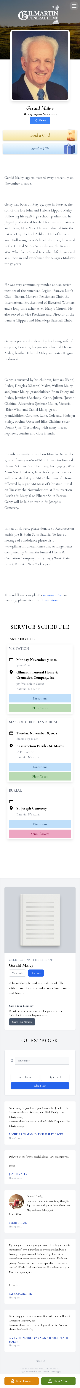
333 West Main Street (30, 683)
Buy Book (36, 973)
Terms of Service (48, 1371)
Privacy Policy (31, 1371)
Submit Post (40, 1085)
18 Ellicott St (24, 752)
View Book (17, 973)
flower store (49, 600)
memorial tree (53, 595)
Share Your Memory (22, 1021)
